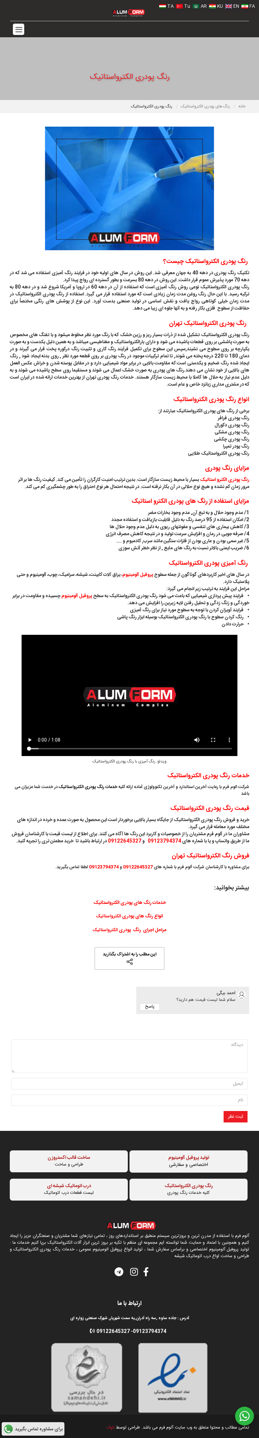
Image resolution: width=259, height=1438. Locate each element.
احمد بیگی (226, 993)
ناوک (111, 1427)
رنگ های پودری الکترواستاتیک (206, 106)
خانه (242, 106)
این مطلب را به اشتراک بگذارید (129, 954)
